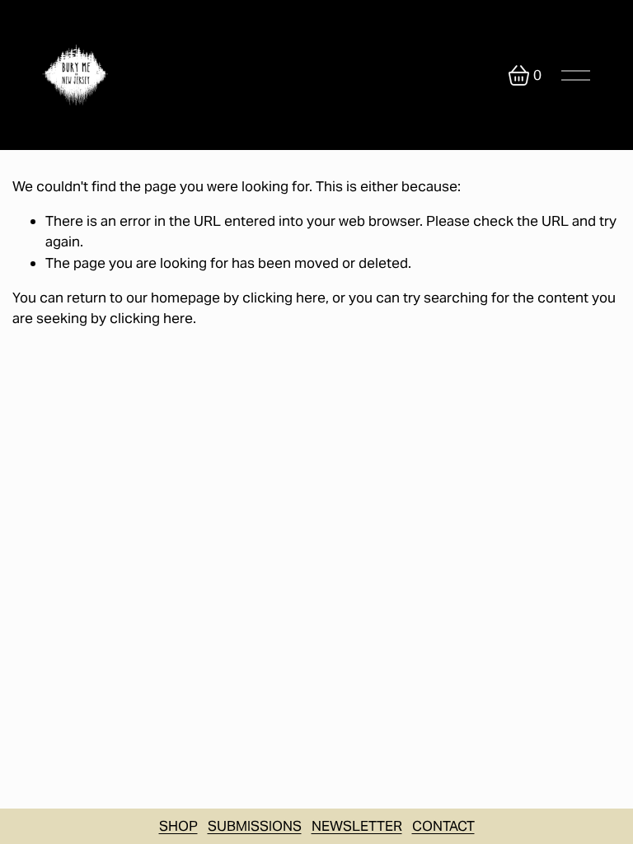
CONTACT (443, 826)
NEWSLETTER (357, 826)
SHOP (178, 826)
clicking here (284, 297)
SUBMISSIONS (255, 826)
